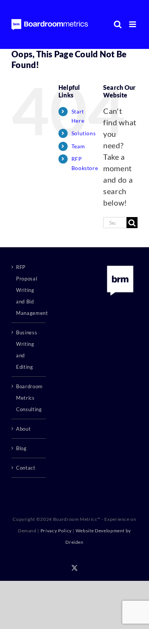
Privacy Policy (56, 530)
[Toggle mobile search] (118, 24)
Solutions (83, 133)
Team (78, 146)
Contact (26, 468)
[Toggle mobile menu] (133, 24)
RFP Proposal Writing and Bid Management (29, 290)
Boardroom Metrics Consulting (29, 397)
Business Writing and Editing (26, 349)
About (23, 429)
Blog (21, 448)
